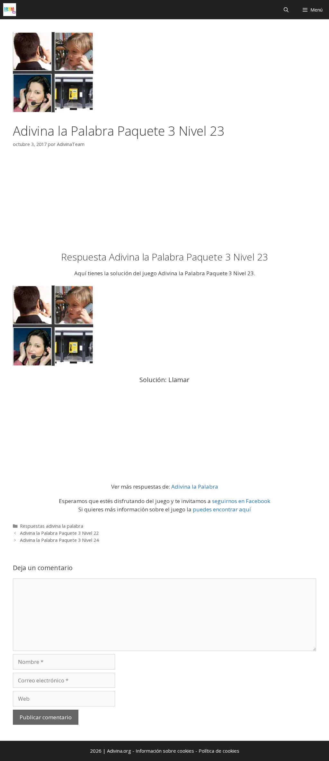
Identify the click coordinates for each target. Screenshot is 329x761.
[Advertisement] (164, 204)
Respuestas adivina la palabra (51, 526)
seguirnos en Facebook (241, 501)
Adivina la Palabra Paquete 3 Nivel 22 (59, 533)
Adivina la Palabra (194, 486)
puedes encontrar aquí (222, 509)
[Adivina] (9, 9)
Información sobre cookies (165, 751)
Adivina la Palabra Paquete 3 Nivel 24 (59, 540)
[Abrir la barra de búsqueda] (285, 9)
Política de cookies (219, 751)
